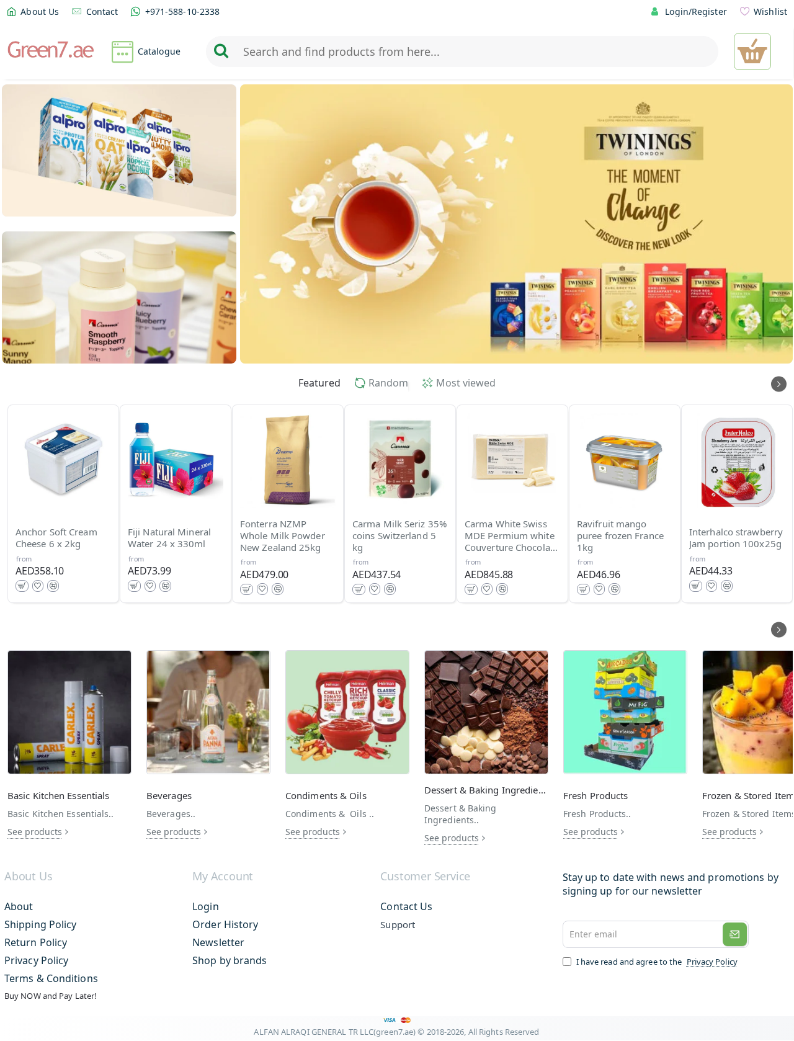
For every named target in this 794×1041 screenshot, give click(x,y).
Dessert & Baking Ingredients (486, 790)
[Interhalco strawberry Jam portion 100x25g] (737, 460)
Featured (319, 383)
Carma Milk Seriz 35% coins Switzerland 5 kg (399, 535)
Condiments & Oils (326, 796)
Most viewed (466, 383)
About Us (28, 876)
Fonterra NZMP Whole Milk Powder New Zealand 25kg (282, 535)
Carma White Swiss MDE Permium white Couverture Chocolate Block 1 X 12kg (511, 535)
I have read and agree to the (656, 961)
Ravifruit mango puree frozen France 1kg (620, 535)
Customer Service (425, 876)
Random (388, 383)
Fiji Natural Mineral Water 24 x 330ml (169, 538)
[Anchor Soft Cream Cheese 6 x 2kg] (63, 460)
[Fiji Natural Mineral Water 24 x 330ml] (175, 460)
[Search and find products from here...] (221, 51)
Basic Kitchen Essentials (58, 796)
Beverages (169, 796)
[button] (22, 586)
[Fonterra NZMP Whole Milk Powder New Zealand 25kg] (288, 460)
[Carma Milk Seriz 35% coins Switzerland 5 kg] (400, 460)
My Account (222, 876)
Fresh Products (595, 796)
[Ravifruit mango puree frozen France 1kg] (624, 460)
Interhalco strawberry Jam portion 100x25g (736, 538)
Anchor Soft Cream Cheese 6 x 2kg (56, 538)
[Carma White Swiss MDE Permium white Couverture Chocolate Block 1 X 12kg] (512, 460)
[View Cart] (752, 51)
